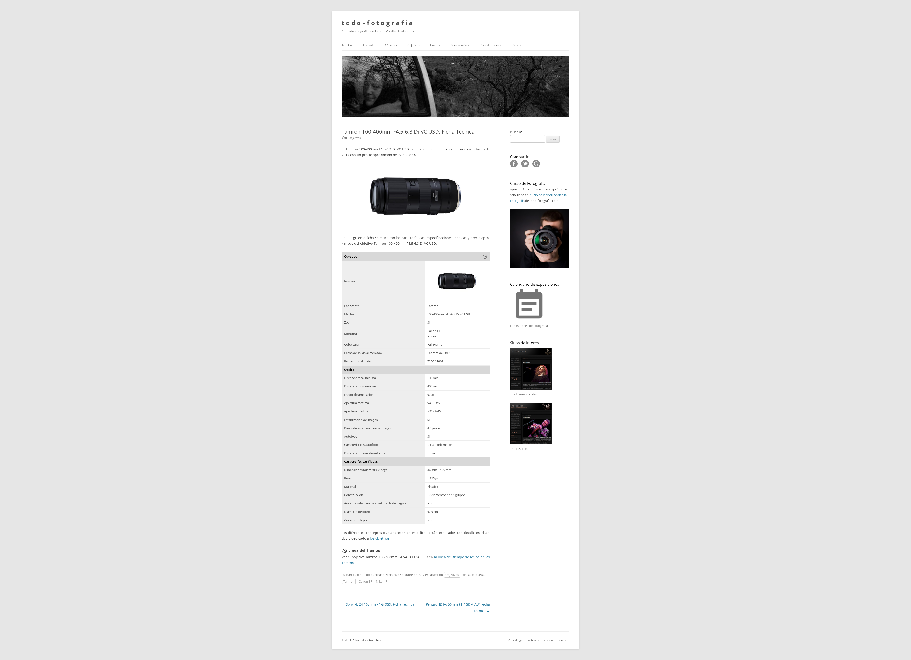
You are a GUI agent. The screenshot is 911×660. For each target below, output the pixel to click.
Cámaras (391, 45)
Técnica (347, 45)
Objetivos (413, 45)
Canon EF (365, 581)
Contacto (518, 45)
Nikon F (381, 581)
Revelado (368, 45)
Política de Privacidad (540, 640)
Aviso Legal (515, 640)
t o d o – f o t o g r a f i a (377, 22)
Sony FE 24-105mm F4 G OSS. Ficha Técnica (378, 604)
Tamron (348, 581)
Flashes (435, 45)
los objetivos (380, 538)
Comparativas (460, 45)
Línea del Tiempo (490, 45)
